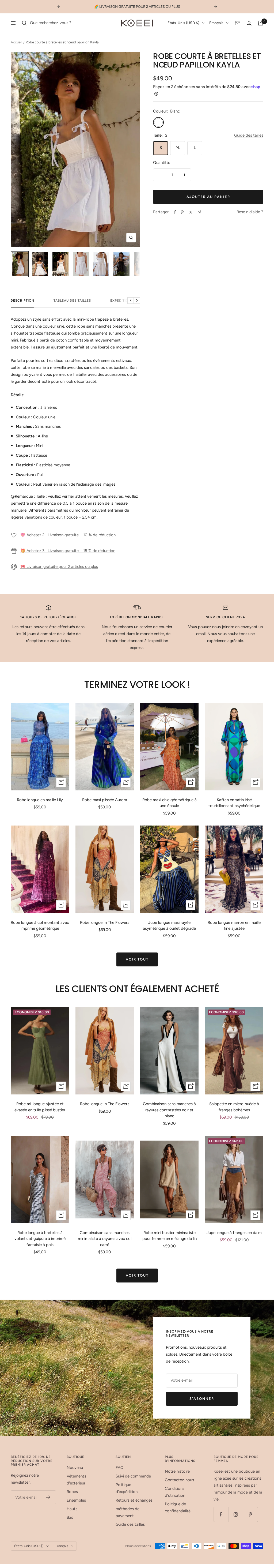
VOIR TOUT (137, 959)
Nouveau (75, 1467)
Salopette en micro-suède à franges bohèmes (234, 1106)
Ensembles (76, 1500)
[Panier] (260, 23)
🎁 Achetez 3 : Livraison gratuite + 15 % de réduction (67, 550)
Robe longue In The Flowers (104, 922)
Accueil (16, 42)
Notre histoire (177, 1471)
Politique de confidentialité (178, 1507)
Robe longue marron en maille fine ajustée (234, 925)
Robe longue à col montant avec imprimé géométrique (40, 925)
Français (216, 23)
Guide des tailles (248, 135)
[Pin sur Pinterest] (182, 212)
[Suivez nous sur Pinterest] (250, 1514)
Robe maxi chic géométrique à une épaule (169, 802)
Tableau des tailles (72, 300)
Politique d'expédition (127, 1488)
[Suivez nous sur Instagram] (235, 1514)
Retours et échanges (134, 1500)
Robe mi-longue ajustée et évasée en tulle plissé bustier (39, 1106)
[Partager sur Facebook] (175, 212)
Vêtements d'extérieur (76, 1480)
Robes (72, 1491)
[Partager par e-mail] (199, 212)
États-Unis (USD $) (183, 23)
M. (178, 147)
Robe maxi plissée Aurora (104, 799)
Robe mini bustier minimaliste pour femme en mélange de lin (169, 1235)
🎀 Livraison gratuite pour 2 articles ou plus (59, 566)
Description (22, 300)
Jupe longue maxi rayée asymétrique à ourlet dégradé (169, 925)
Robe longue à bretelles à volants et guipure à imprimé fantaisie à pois (40, 1238)
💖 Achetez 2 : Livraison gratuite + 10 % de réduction (68, 534)
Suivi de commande (133, 1476)
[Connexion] (249, 23)
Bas (70, 1517)
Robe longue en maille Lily (40, 799)
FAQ (120, 1467)
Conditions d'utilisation (175, 1492)
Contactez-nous (179, 1479)
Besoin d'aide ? (250, 211)
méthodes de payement (127, 1512)
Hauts (72, 1508)
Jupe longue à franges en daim (234, 1232)
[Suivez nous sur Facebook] (221, 1514)
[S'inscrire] (48, 1497)
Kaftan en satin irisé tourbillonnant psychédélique (234, 802)
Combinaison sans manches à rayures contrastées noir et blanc (169, 1109)
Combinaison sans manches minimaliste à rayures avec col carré (104, 1238)
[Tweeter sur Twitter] (190, 212)
